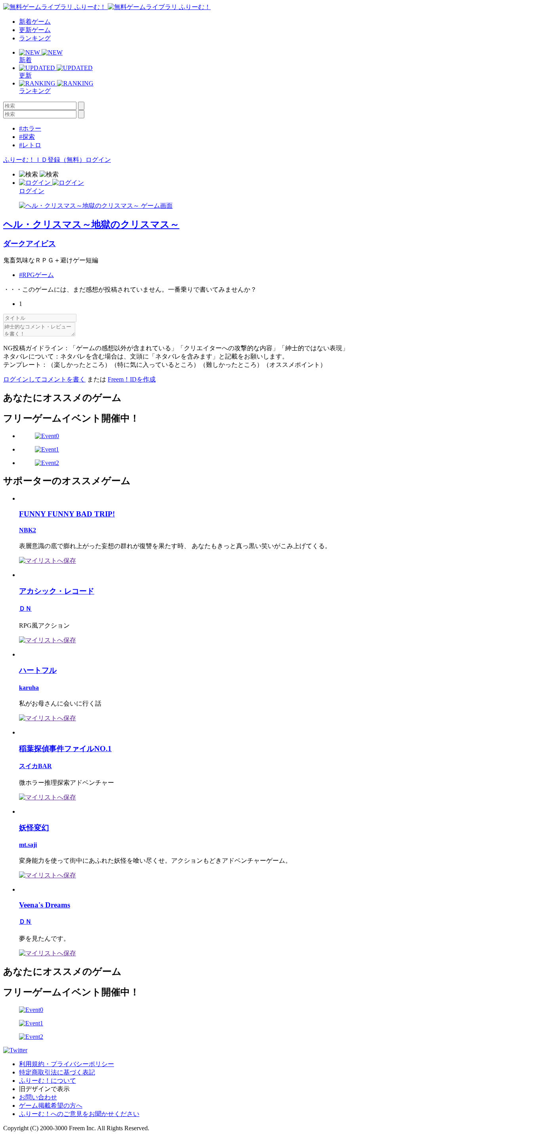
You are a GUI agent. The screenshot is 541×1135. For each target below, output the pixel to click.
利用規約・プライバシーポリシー (66, 1064)
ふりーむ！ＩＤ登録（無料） (44, 159)
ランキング (35, 38)
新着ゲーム (35, 21)
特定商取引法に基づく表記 (57, 1072)
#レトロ (30, 145)
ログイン (98, 159)
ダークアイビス (29, 243)
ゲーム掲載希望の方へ (50, 1105)
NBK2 (27, 530)
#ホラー (30, 128)
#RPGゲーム (36, 274)
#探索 (27, 136)
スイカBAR (35, 766)
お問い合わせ (38, 1097)
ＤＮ (25, 608)
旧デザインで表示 (44, 1089)
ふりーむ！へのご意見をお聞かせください (79, 1113)
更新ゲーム (35, 30)
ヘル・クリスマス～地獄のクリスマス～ (91, 224)
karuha (29, 687)
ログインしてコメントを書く (44, 379)
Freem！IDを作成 (132, 379)
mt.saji (28, 844)
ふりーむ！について (47, 1080)
